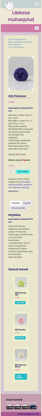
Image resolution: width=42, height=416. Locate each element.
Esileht (11, 39)
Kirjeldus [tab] (16, 203)
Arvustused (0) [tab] (18, 208)
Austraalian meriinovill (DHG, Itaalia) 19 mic (20, 44)
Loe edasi (19, 376)
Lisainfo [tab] (27, 203)
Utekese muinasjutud (21, 16)
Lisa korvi (23, 172)
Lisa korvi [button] (20, 303)
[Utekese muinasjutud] (9, 6)
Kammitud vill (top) (20, 187)
